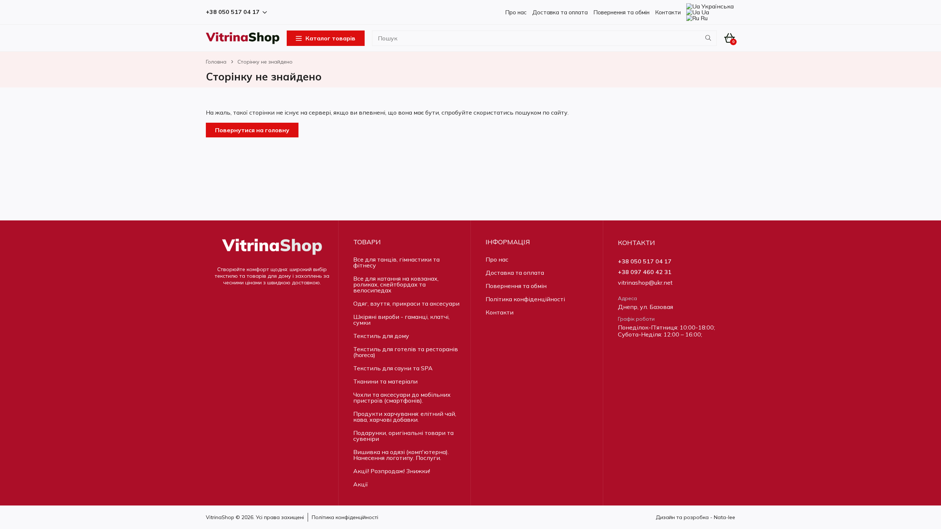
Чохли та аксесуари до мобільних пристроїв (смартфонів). (402, 397)
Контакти (668, 12)
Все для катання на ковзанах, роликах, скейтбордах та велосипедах (396, 284)
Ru (703, 18)
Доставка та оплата (560, 12)
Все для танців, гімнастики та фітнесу (396, 262)
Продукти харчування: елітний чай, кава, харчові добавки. (404, 416)
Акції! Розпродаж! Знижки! (391, 471)
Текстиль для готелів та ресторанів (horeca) (405, 352)
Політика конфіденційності (525, 299)
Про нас (516, 12)
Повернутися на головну (252, 130)
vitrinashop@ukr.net (645, 282)
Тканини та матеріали (385, 381)
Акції (360, 484)
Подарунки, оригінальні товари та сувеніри (403, 436)
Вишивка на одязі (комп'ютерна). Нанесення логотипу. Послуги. (401, 455)
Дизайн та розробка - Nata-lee (695, 517)
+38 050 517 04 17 (645, 261)
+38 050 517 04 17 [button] (233, 11)
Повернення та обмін (621, 12)
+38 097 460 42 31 (645, 272)
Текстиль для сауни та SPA (393, 368)
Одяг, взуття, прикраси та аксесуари (406, 303)
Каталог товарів (330, 38)
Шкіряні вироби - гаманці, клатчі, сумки (401, 319)
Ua (704, 12)
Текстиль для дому (381, 336)
